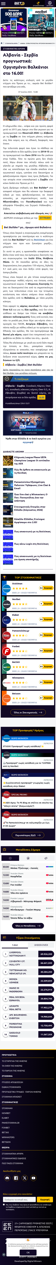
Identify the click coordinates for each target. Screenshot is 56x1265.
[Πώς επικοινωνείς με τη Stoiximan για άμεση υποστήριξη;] (8, 560)
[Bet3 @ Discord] (7, 1178)
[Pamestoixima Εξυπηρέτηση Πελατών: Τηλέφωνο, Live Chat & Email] (8, 485)
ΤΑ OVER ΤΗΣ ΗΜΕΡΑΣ (12, 1065)
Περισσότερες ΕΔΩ (25, 835)
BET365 (5, 1132)
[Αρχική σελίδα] (1, 43)
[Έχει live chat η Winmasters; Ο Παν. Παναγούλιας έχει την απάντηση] (8, 498)
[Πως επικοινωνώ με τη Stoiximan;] (8, 535)
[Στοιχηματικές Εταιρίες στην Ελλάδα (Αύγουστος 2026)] (8, 510)
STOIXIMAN (7, 1108)
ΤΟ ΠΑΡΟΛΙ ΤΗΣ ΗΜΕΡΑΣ (13, 1070)
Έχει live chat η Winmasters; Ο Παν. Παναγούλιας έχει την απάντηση (31, 497)
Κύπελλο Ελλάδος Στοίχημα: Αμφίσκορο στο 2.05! (29, 520)
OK (28, 1252)
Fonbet (16, 646)
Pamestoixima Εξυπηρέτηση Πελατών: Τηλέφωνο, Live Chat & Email (32, 485)
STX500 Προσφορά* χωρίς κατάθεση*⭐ (23, 746)
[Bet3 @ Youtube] (33, 1178)
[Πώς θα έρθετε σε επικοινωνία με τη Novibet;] (8, 473)
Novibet (16, 599)
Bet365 (16, 662)
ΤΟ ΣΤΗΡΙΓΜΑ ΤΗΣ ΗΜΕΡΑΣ (14, 1061)
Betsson (16, 693)
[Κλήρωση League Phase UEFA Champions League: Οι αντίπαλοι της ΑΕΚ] (8, 461)
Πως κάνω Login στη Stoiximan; (31, 543)
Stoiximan (17, 583)
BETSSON (6, 1142)
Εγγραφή (45, 1199)
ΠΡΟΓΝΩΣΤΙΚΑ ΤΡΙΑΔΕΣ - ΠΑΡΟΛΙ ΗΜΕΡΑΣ (21, 1091)
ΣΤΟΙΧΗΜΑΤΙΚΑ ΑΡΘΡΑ (11, 43)
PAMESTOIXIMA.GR (10, 1122)
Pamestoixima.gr (20, 630)
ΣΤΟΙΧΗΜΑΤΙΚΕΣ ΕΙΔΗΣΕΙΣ (14, 1158)
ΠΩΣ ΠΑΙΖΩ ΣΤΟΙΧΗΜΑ (12, 1163)
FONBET (6, 1127)
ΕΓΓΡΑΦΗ (45, 217)
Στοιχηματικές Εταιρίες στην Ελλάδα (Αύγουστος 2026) (29, 508)
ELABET (5, 1117)
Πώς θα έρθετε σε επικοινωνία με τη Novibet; (32, 471)
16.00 (41, 397)
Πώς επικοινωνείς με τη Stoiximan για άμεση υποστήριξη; (32, 558)
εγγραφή (28, 442)
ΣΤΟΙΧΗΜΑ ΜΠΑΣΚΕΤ (12, 1096)
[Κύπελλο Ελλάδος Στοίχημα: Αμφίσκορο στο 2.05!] (8, 522)
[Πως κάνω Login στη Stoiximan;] (8, 547)
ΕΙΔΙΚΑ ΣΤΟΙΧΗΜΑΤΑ (11, 1087)
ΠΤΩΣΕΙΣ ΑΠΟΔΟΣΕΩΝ (12, 1082)
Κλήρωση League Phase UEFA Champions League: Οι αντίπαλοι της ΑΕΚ (32, 460)
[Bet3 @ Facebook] (16, 1178)
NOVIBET (6, 1113)
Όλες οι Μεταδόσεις (26, 925)
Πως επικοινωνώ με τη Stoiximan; (32, 531)
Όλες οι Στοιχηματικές (26, 712)
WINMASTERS (8, 1137)
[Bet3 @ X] (25, 1178)
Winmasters (18, 677)
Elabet (15, 614)
